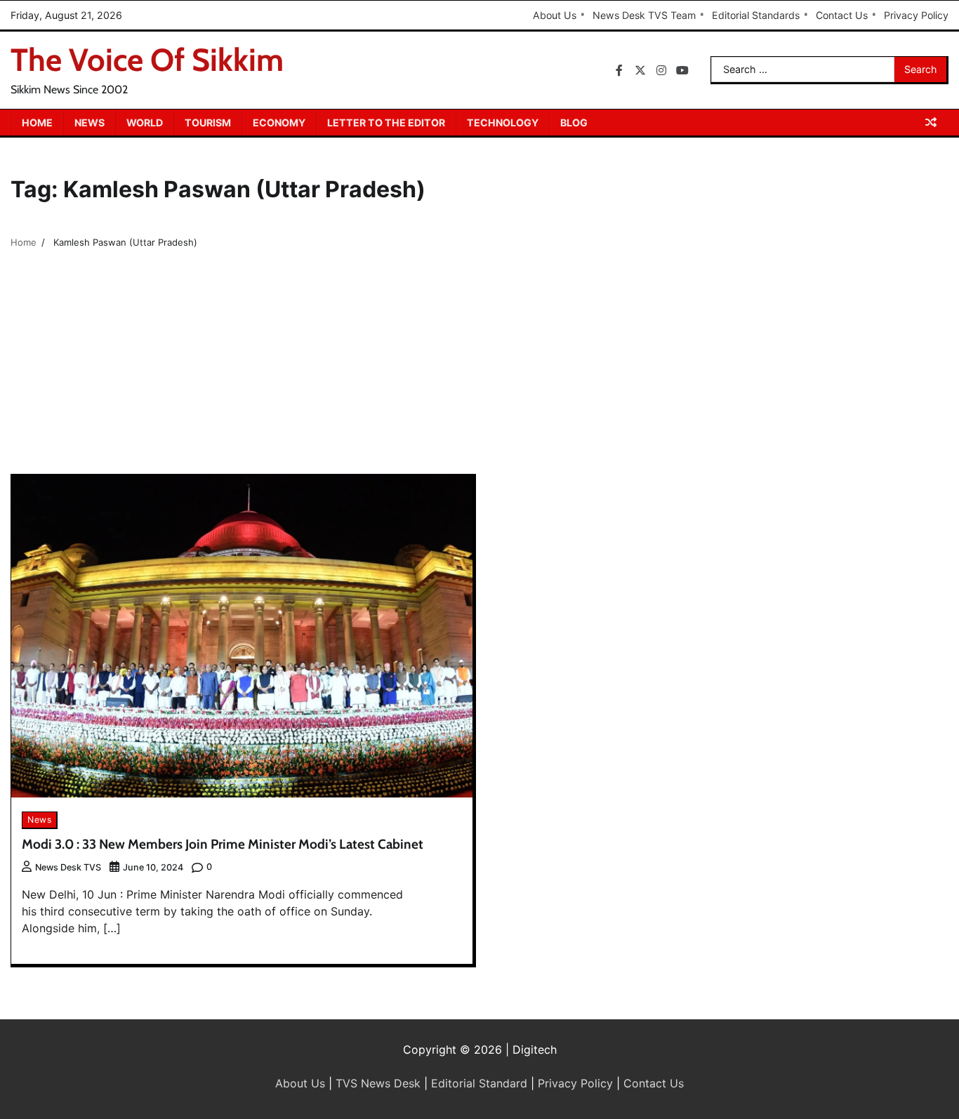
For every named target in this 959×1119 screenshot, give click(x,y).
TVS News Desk (378, 1083)
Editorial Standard (479, 1083)
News (89, 122)
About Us (554, 15)
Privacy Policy (916, 15)
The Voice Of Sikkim (147, 60)
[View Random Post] (930, 122)
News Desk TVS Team (644, 15)
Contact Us (842, 15)
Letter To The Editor (386, 122)
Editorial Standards (756, 15)
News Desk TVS (68, 867)
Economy (279, 122)
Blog (574, 122)
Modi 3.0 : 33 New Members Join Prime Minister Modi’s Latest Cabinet (222, 844)
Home (37, 122)
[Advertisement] (479, 368)
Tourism (208, 122)
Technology (502, 122)
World (144, 122)
